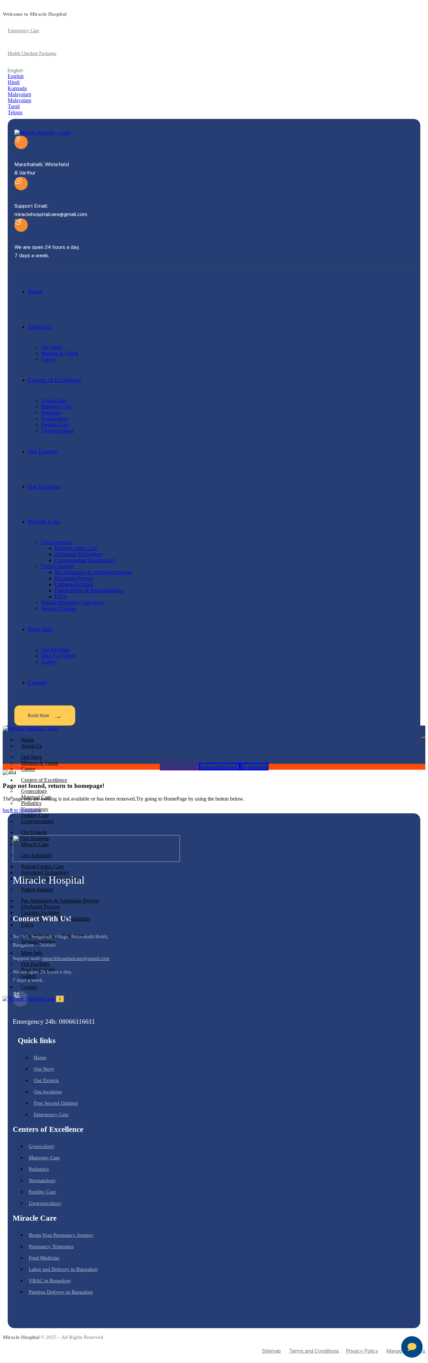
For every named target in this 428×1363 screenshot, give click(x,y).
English (16, 76)
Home (27, 740)
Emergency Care (23, 30)
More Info (31, 953)
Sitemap (271, 1351)
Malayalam (19, 94)
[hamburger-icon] (423, 737)
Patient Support (37, 889)
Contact (29, 987)
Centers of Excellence (44, 780)
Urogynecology (37, 821)
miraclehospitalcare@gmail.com (75, 958)
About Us (31, 746)
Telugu (15, 112)
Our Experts (34, 832)
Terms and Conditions (314, 1351)
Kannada (17, 88)
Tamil (14, 106)
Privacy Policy (362, 1351)
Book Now (45, 715)
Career (28, 769)
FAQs (27, 925)
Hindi (14, 82)
